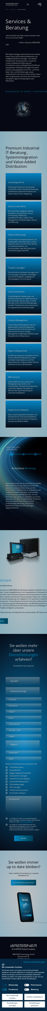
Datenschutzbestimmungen (34, 962)
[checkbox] (4, 985)
